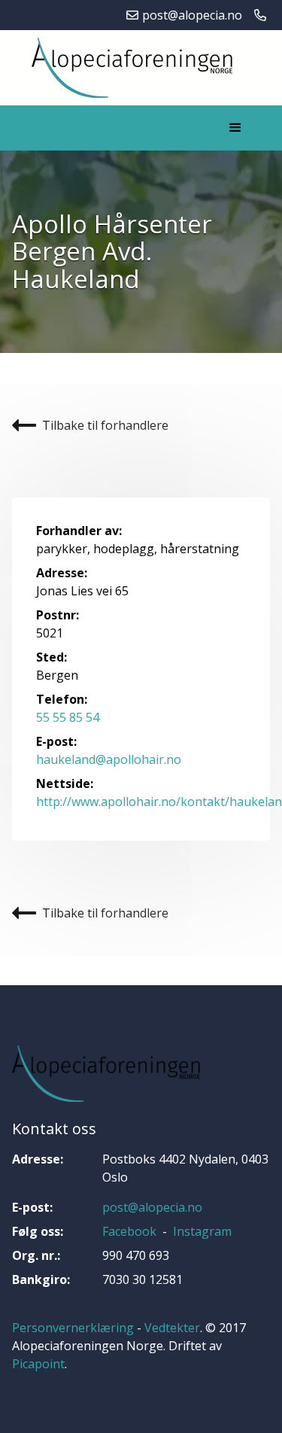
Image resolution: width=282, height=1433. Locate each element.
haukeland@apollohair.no (108, 759)
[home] (128, 68)
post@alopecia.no (152, 1207)
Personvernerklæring (73, 1327)
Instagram (202, 1231)
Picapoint (38, 1363)
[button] (235, 128)
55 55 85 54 (67, 717)
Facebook (129, 1231)
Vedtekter (172, 1327)
